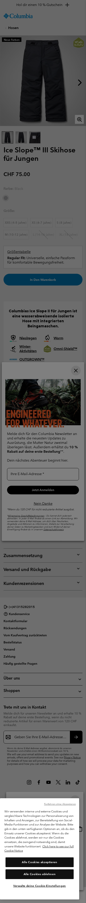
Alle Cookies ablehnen (40, 874)
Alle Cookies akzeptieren (39, 862)
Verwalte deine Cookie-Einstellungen (39, 886)
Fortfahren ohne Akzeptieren (60, 804)
